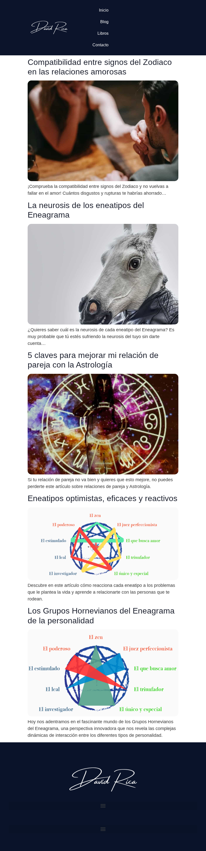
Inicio (104, 10)
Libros (103, 33)
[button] (103, 806)
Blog (104, 22)
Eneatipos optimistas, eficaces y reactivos (102, 498)
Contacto (100, 45)
